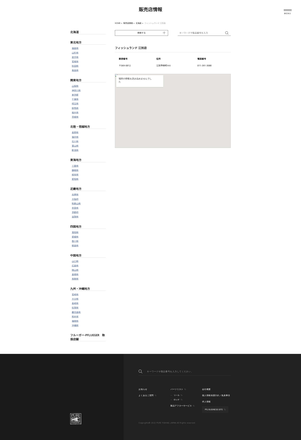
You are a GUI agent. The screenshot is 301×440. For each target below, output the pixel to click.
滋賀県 (75, 216)
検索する (141, 32)
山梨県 (75, 86)
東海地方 (76, 160)
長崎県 (75, 303)
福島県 (75, 48)
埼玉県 (75, 103)
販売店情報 (128, 23)
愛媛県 (75, 236)
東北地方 (76, 42)
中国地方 (76, 255)
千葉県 (75, 99)
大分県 (75, 298)
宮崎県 (75, 294)
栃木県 (75, 112)
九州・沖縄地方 (80, 289)
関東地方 (76, 80)
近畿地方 (76, 189)
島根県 (75, 274)
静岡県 (75, 170)
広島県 (75, 265)
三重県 (75, 165)
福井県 (75, 137)
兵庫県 (75, 194)
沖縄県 (75, 325)
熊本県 (75, 316)
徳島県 (75, 245)
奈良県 (75, 207)
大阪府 (75, 199)
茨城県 (75, 116)
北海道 (138, 23)
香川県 (75, 241)
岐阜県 (75, 174)
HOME (117, 23)
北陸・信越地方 (80, 126)
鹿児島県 (76, 312)
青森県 (75, 70)
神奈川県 (76, 90)
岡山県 (75, 270)
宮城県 (75, 61)
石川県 (75, 141)
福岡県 (75, 321)
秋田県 (75, 65)
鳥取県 (75, 278)
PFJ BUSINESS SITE (214, 409)
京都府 (75, 212)
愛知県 (75, 179)
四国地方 (76, 226)
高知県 (75, 232)
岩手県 (75, 57)
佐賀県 (75, 307)
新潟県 (75, 150)
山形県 (75, 52)
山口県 (75, 261)
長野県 (75, 132)
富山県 (75, 145)
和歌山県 (76, 203)
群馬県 (75, 108)
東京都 (75, 94)
